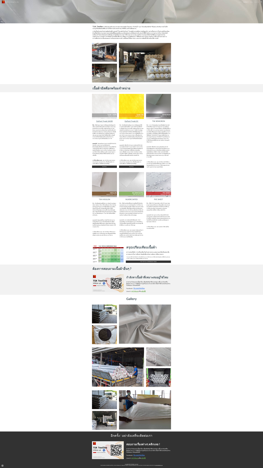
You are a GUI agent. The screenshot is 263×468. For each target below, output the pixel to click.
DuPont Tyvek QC (131, 121)
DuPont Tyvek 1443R (104, 121)
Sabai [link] (251, 2)
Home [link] (239, 2)
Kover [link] (256, 2)
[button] (261, 2)
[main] (131, 32)
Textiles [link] (245, 2)
